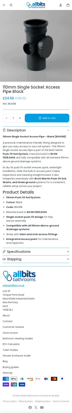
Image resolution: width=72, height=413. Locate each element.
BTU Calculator (11, 344)
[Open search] (11, 5)
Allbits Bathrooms (30, 395)
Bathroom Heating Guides (18, 338)
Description (16, 130)
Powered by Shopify (49, 395)
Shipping (14, 259)
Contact (8, 321)
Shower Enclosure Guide (17, 355)
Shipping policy (43, 401)
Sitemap (8, 372)
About (6, 315)
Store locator (10, 332)
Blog (5, 361)
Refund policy (26, 401)
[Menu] (4, 5)
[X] (36, 407)
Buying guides (11, 367)
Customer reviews (13, 327)
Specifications (19, 251)
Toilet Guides (10, 350)
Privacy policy (10, 401)
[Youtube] (42, 407)
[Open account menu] (60, 5)
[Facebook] (30, 407)
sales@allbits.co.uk (13, 285)
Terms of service (61, 401)
